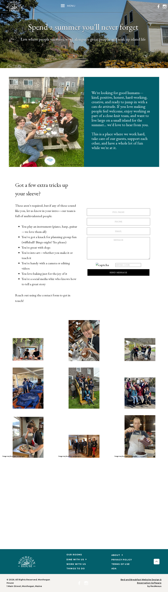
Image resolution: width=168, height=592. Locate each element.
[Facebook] (159, 6)
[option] (84, 389)
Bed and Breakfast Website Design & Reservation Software (141, 581)
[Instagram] (165, 6)
